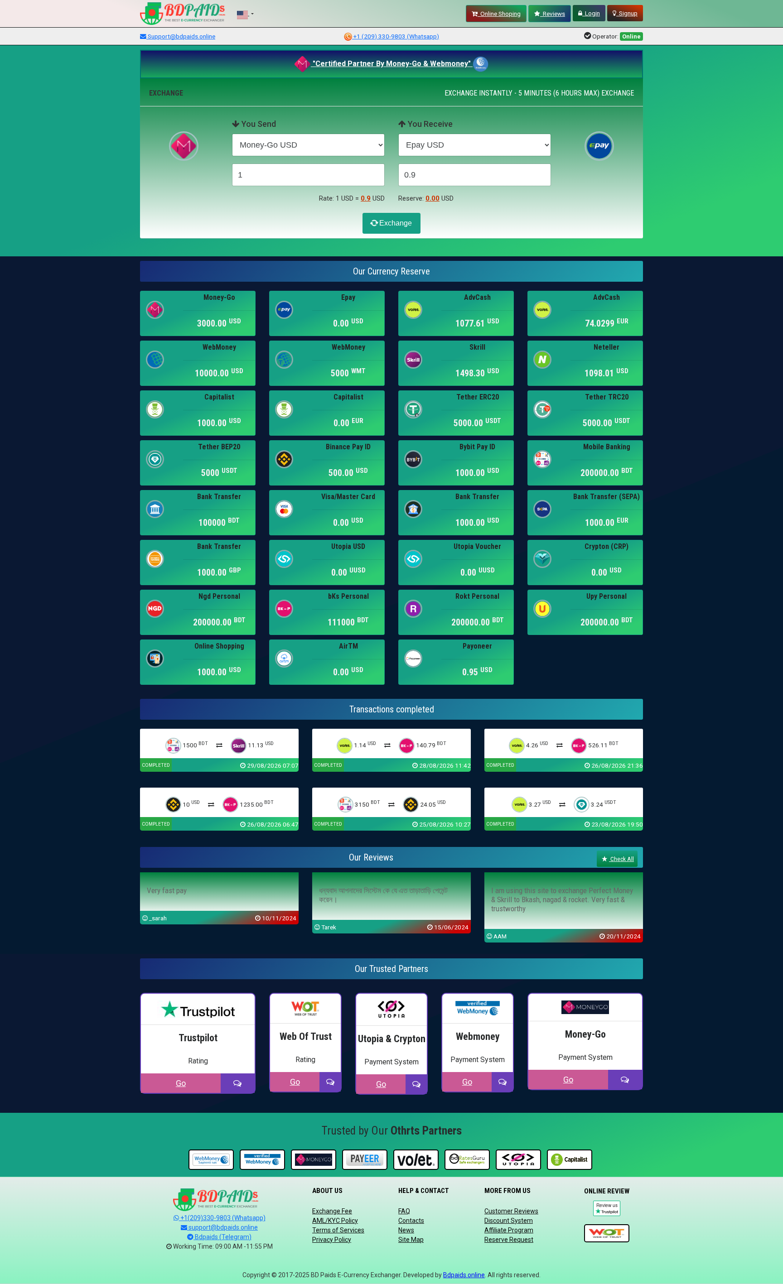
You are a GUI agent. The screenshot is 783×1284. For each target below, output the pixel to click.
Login (591, 13)
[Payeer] (365, 1160)
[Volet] (416, 1160)
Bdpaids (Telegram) (222, 1237)
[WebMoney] (211, 1160)
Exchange (394, 223)
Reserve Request (508, 1239)
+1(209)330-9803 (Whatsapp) (222, 1217)
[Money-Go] (313, 1160)
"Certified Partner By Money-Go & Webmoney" (392, 63)
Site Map (411, 1239)
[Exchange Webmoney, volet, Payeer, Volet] (467, 1160)
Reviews (552, 13)
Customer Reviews (511, 1211)
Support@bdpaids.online (180, 36)
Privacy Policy (331, 1239)
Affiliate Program (508, 1230)
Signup (627, 13)
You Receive (429, 124)
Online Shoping (499, 13)
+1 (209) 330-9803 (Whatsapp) (395, 36)
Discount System (508, 1220)
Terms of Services (338, 1230)
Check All (621, 858)
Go (181, 1083)
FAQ (404, 1211)
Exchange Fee (332, 1211)
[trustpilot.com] (606, 1234)
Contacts (411, 1220)
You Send (258, 124)
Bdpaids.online (464, 1275)
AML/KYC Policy (335, 1220)
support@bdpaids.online (222, 1227)
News (406, 1230)
